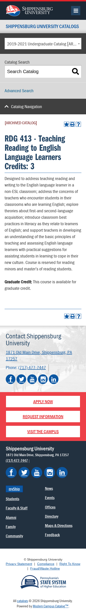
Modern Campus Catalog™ (51, 606)
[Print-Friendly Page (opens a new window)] (72, 124)
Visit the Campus (43, 431)
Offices (50, 507)
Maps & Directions (58, 525)
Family (11, 526)
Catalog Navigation (26, 106)
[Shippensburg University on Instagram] (43, 379)
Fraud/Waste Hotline (45, 568)
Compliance (45, 564)
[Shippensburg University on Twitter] (21, 379)
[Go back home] (29, 10)
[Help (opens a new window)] (78, 124)
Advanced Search (19, 90)
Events (50, 497)
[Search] (75, 71)
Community (14, 535)
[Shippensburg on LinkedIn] (62, 472)
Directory (51, 516)
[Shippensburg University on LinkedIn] (53, 379)
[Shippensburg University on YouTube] (32, 379)
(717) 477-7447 (32, 367)
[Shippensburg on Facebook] (11, 472)
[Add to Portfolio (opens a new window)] (66, 124)
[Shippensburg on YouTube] (36, 472)
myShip (14, 488)
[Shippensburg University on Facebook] (10, 379)
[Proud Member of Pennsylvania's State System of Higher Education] (43, 581)
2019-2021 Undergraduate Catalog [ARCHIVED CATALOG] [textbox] (44, 44)
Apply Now (43, 401)
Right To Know (69, 564)
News (49, 488)
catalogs (22, 600)
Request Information (43, 416)
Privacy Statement (19, 564)
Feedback (52, 534)
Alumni (11, 517)
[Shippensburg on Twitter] (24, 472)
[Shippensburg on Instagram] (49, 472)
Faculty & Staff (17, 508)
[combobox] (43, 43)
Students (12, 498)
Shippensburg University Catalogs (42, 27)
